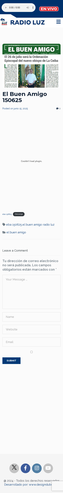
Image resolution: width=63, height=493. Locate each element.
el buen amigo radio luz (38, 224)
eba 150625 (7, 214)
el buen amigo (16, 232)
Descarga (19, 214)
